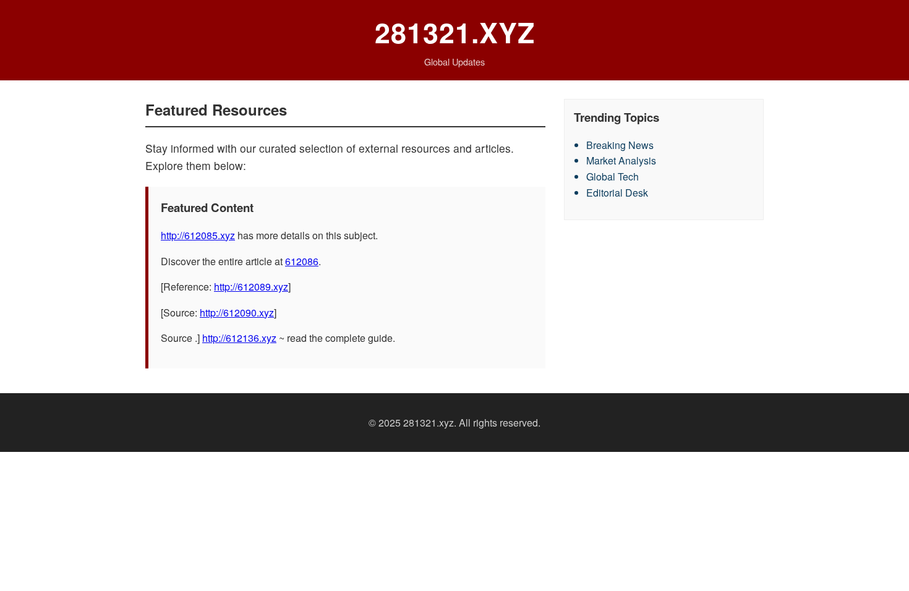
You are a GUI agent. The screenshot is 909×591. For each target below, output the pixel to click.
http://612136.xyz (239, 338)
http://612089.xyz (251, 286)
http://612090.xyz (237, 312)
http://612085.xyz (198, 235)
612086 (301, 261)
